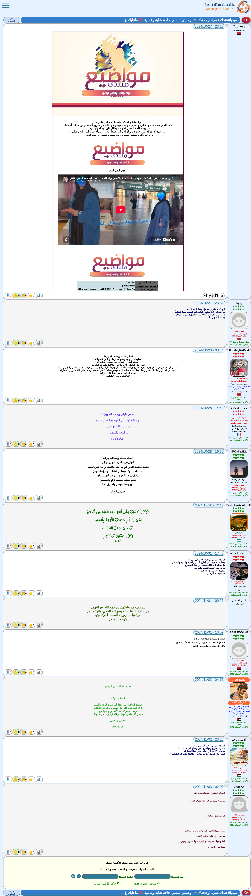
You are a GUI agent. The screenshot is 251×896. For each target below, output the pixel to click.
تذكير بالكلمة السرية (106, 883)
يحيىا (239, 303)
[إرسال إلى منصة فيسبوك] (216, 295)
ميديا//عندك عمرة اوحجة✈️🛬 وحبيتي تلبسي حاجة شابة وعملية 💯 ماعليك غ (181, 20)
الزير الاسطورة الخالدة (239, 505)
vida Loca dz (239, 553)
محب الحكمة (239, 408)
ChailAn (239, 786)
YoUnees (239, 26)
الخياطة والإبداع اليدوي (220, 8)
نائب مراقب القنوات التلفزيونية (239, 703)
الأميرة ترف (239, 739)
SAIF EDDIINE (239, 632)
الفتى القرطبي (239, 600)
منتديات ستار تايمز (220, 4)
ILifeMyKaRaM (239, 350)
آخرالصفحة (11, 20)
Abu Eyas (238, 679)
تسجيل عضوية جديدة (146, 883)
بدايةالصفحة (11, 892)
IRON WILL (239, 451)
